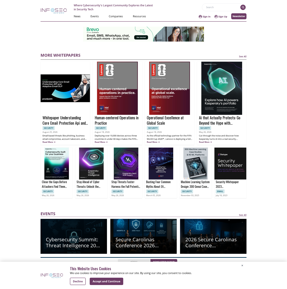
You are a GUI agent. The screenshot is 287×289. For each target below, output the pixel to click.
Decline (78, 281)
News (77, 16)
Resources (139, 16)
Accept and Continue (106, 281)
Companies (116, 16)
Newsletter (239, 16)
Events (95, 16)
